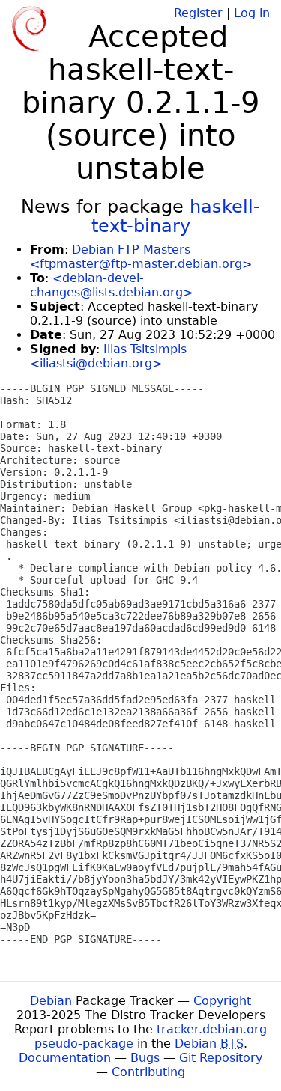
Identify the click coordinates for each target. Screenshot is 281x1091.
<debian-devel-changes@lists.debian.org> (111, 285)
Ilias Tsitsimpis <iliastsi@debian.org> (108, 356)
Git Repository (220, 1058)
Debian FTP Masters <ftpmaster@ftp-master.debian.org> (141, 256)
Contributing (148, 1072)
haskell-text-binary (176, 216)
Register (198, 13)
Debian (51, 1001)
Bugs (145, 1058)
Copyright (222, 1001)
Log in (252, 13)
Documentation (65, 1058)
